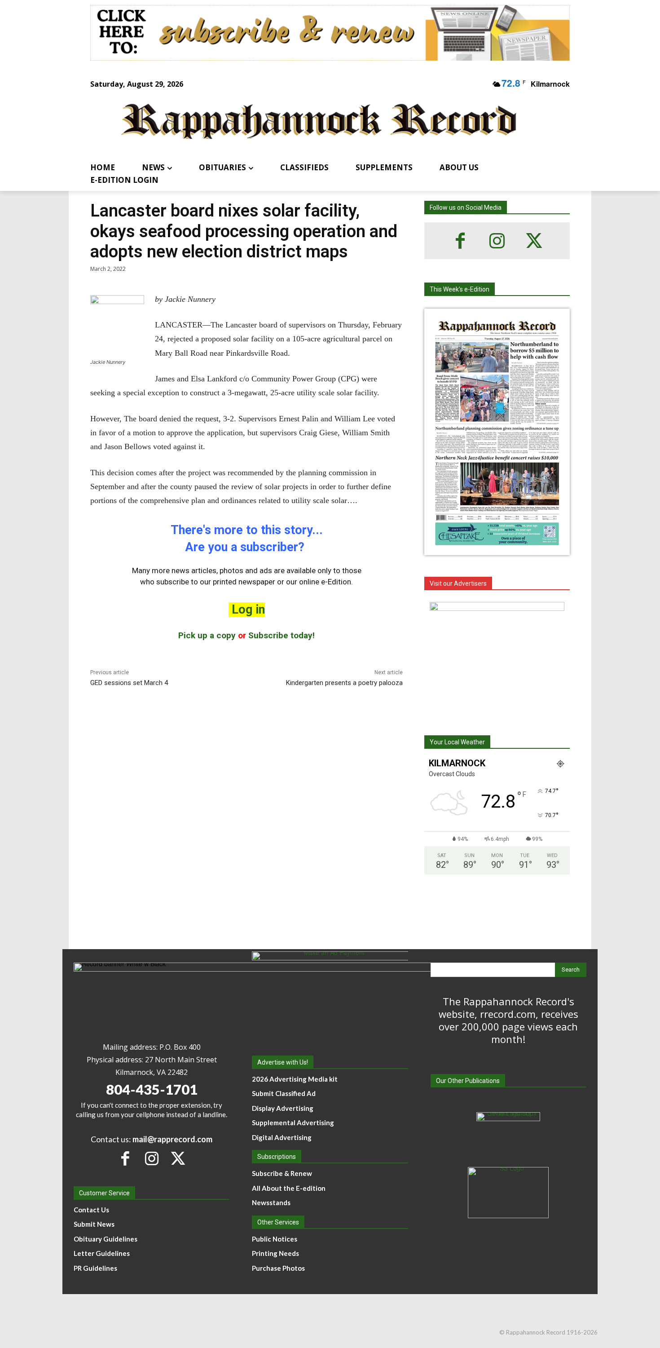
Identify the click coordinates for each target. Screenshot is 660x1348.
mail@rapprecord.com (172, 1139)
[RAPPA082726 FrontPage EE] (497, 548)
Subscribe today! (281, 635)
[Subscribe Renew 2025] (330, 33)
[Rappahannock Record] (319, 122)
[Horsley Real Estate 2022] (497, 658)
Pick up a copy (207, 635)
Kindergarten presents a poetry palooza (344, 683)
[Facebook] (460, 241)
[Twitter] (534, 241)
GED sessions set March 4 (129, 683)
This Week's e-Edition (459, 289)
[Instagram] (497, 241)
